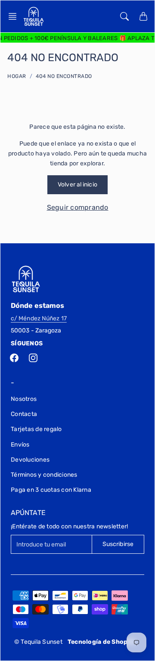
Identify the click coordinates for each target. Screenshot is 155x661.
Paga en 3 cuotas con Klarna (51, 489)
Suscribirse (117, 544)
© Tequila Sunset (38, 641)
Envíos (20, 444)
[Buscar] (124, 16)
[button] (15, 16)
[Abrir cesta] (143, 16)
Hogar (16, 76)
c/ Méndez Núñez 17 (39, 318)
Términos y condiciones (44, 474)
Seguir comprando (77, 207)
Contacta (24, 414)
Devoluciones (30, 459)
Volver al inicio (77, 184)
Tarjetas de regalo (36, 429)
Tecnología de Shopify (102, 641)
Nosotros (24, 399)
